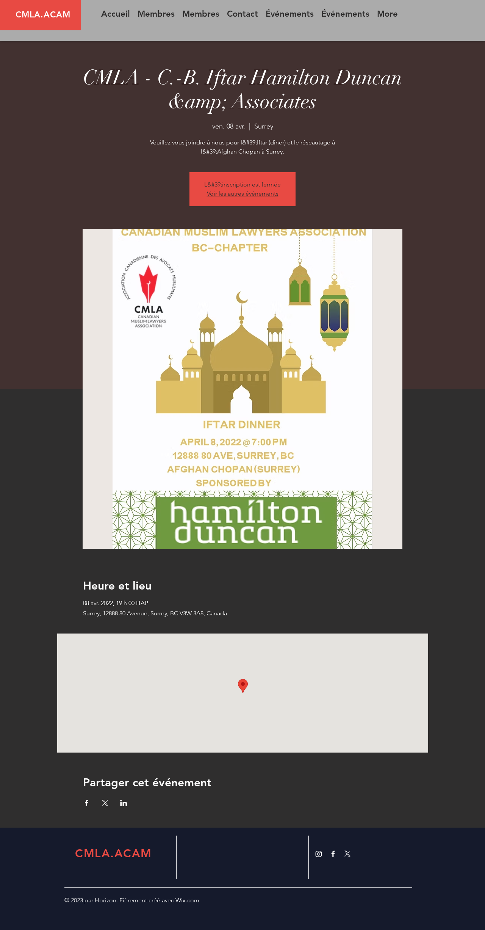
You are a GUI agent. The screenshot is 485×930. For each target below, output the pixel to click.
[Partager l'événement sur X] (105, 803)
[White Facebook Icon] (333, 854)
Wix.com (187, 900)
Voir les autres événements (242, 193)
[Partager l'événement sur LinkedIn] (123, 803)
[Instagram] (318, 854)
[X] (347, 854)
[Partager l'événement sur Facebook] (86, 803)
